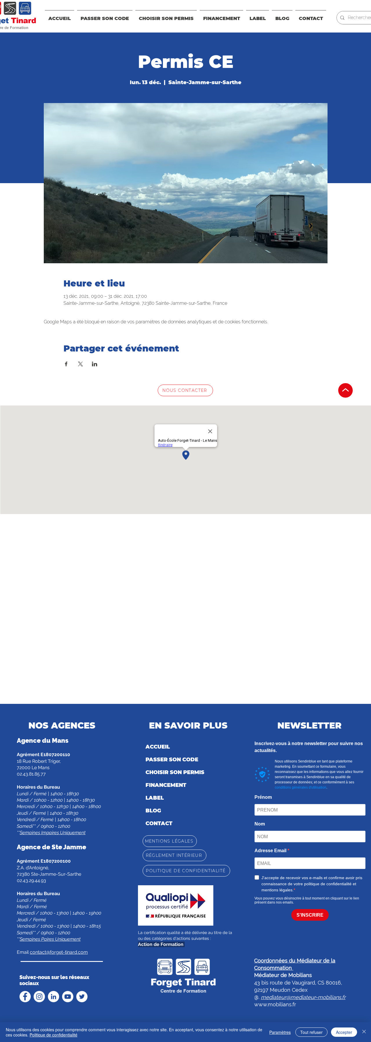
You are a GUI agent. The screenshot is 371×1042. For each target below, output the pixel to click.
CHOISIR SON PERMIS (175, 772)
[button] (221, 16)
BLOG (153, 810)
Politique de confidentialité (53, 1035)
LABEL (155, 798)
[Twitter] (82, 996)
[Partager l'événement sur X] (80, 364)
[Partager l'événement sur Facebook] (66, 364)
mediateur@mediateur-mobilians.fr (303, 997)
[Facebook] (25, 996)
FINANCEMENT (166, 785)
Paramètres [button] (280, 1032)
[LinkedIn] (53, 996)
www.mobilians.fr (275, 1004)
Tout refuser (311, 1032)
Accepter (344, 1032)
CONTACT (159, 823)
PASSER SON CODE (172, 759)
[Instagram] (39, 996)
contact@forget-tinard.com (59, 952)
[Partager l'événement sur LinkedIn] (94, 364)
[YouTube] (67, 996)
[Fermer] (364, 1032)
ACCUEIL (158, 747)
